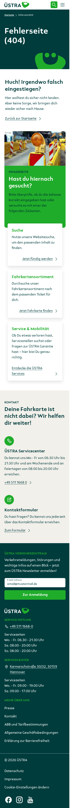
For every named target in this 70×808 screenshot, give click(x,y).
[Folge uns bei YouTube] (30, 800)
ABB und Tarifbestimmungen (26, 724)
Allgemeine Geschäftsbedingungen (31, 733)
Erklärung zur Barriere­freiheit (26, 741)
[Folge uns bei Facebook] (8, 800)
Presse (9, 708)
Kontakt (10, 716)
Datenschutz (14, 771)
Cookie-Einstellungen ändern (26, 787)
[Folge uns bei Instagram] (19, 800)
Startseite (9, 15)
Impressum (12, 779)
